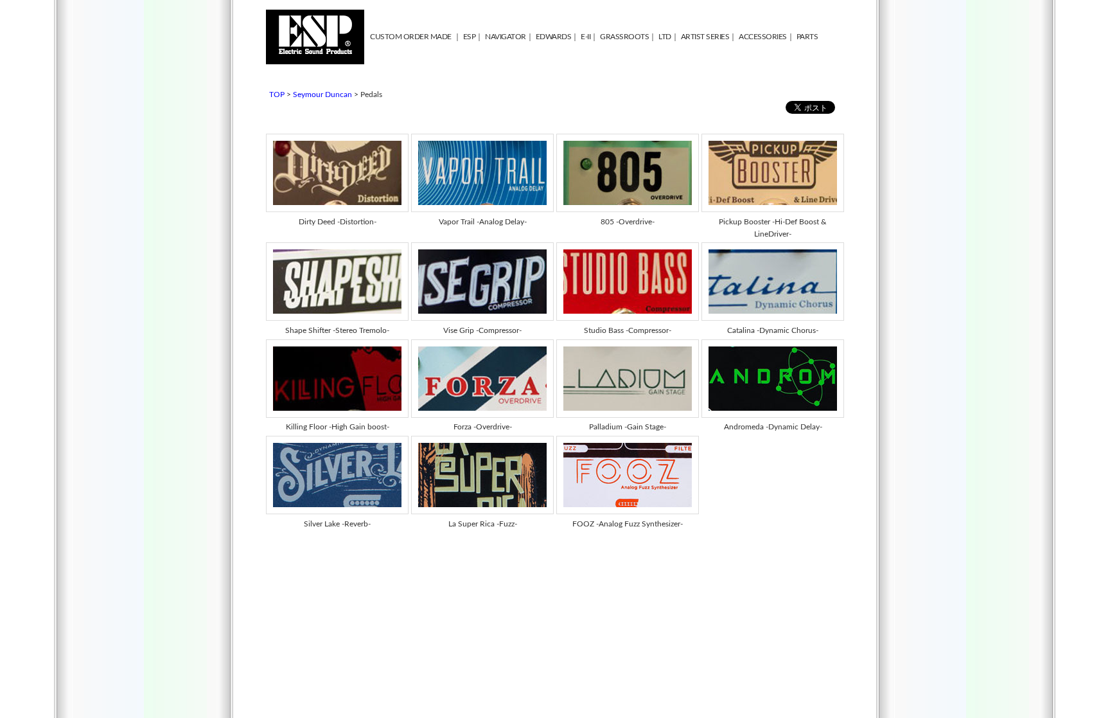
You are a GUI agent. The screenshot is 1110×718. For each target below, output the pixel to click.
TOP (277, 94)
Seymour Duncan (322, 94)
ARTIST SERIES (705, 36)
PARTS (807, 36)
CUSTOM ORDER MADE (411, 36)
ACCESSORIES (763, 36)
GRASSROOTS (624, 36)
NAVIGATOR (505, 36)
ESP (469, 36)
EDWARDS (554, 36)
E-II (585, 36)
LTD (664, 36)
